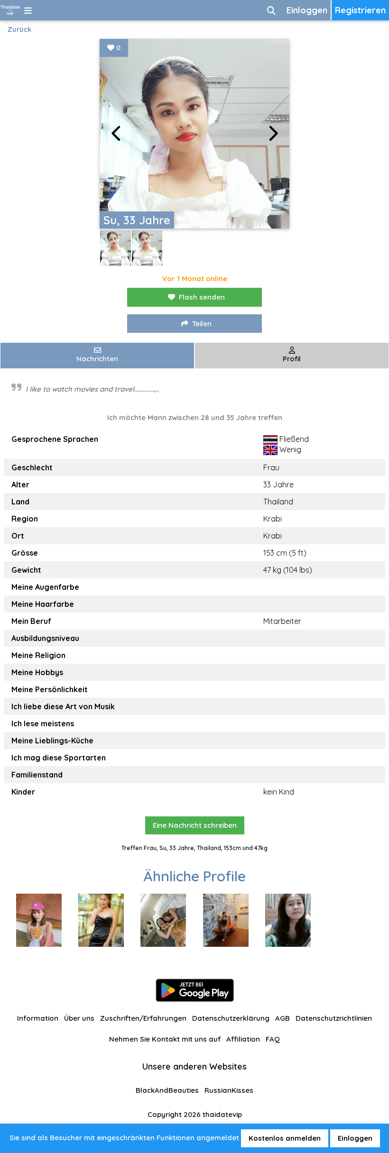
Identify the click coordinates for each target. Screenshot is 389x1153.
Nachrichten (97, 358)
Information (37, 1018)
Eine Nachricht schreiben (195, 825)
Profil (292, 358)
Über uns (79, 1018)
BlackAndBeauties (167, 1090)
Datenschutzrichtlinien (334, 1018)
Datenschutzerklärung (230, 1018)
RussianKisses (228, 1090)
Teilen (202, 323)
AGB (282, 1018)
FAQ (273, 1038)
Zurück (19, 29)
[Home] (10, 10)
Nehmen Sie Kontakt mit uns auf (165, 1038)
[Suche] (271, 10)
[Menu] (28, 10)
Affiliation (243, 1038)
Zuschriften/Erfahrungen (143, 1018)
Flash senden (202, 297)
